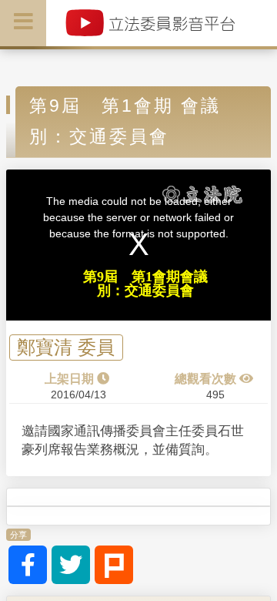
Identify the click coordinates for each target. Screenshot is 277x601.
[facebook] (27, 565)
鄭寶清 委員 (66, 347)
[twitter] (71, 565)
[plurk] (114, 565)
